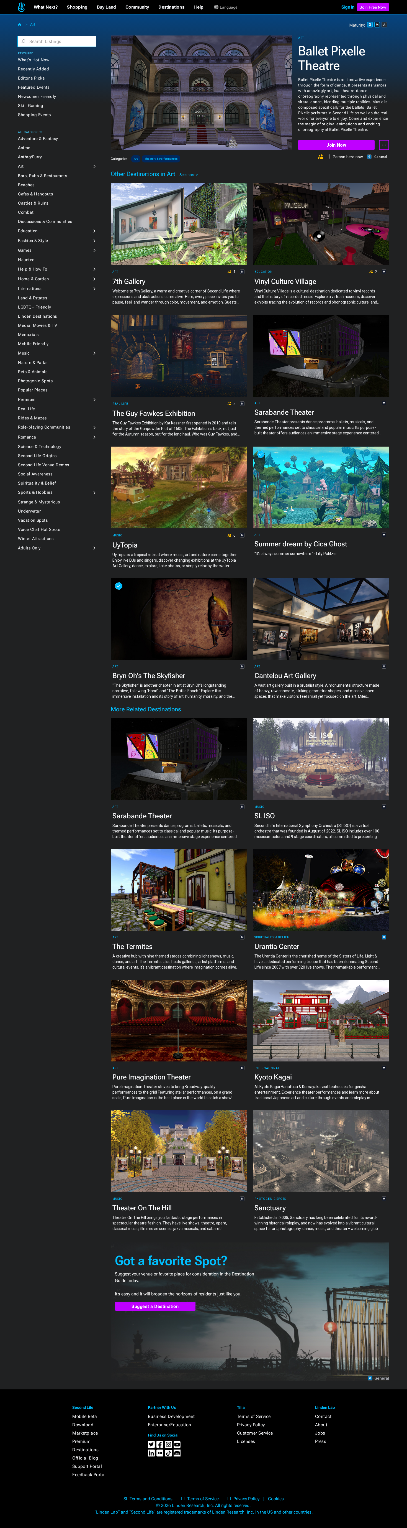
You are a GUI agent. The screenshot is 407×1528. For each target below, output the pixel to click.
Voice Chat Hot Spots (39, 529)
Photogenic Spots (35, 380)
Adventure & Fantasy (38, 138)
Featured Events (34, 87)
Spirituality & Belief (37, 483)
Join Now (336, 145)
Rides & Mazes (32, 418)
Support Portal (87, 1466)
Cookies (276, 1498)
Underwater (29, 511)
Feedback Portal (89, 1474)
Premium (27, 399)
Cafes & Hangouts (35, 194)
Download (82, 1424)
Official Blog (85, 1458)
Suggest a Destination (155, 1306)
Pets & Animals (32, 371)
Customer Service (255, 1433)
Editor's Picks (31, 78)
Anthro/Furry (30, 156)
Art (32, 24)
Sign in (347, 7)
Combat (26, 212)
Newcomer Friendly (37, 96)
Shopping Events (34, 114)
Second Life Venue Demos (43, 464)
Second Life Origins (37, 455)
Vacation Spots (33, 520)
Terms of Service (254, 1416)
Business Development (171, 1416)
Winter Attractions (35, 538)
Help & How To (32, 269)
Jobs (320, 1433)
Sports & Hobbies (35, 492)
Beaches (26, 184)
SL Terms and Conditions (147, 1498)
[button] (46, 7)
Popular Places (32, 390)
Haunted (26, 259)
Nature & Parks (32, 362)
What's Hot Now (33, 59)
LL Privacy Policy (243, 1498)
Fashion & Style (33, 240)
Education (28, 230)
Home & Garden (33, 278)
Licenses (246, 1441)
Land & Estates (32, 298)
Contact (323, 1416)
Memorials (28, 334)
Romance (27, 437)
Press (320, 1441)
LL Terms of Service (200, 1498)
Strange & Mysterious (39, 502)
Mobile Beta (84, 1416)
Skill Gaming (30, 105)
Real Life (26, 408)
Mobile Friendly (33, 343)
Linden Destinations (37, 316)
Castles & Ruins (33, 203)
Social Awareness (35, 474)
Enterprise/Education (169, 1424)
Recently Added (33, 69)
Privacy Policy (251, 1424)
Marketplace (85, 1433)
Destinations (85, 1449)
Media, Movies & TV (37, 325)
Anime (24, 147)
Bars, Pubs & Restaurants (42, 175)
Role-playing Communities (44, 427)
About (321, 1424)
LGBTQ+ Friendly (34, 307)
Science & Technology (39, 446)
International (30, 288)
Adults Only (29, 548)
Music (24, 353)
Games (25, 250)
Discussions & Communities (45, 221)
